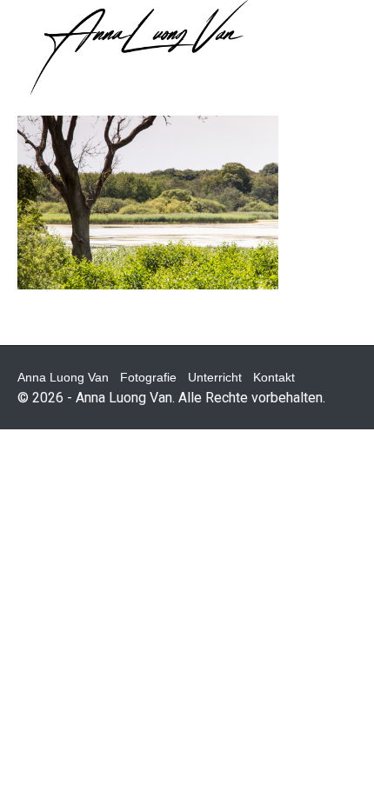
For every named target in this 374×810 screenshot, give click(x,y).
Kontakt (274, 377)
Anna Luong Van (63, 377)
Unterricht (215, 377)
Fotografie (148, 377)
